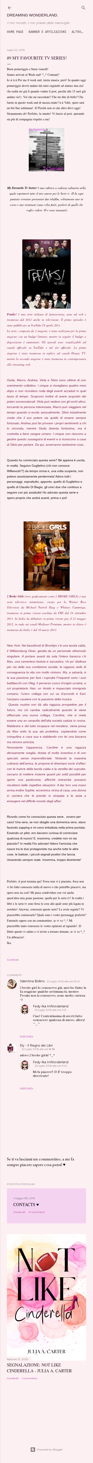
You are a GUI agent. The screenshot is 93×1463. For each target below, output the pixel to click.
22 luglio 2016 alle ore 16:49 (63, 981)
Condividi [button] (13, 959)
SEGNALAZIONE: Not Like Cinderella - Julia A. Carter (39, 1368)
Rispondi (26, 1036)
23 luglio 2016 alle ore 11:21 (50, 1009)
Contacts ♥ (26, 1204)
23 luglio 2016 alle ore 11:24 (51, 1065)
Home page (15, 32)
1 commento (29, 1378)
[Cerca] (83, 8)
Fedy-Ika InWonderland (50, 1006)
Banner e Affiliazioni (47, 32)
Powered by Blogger (50, 1449)
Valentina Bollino (32, 981)
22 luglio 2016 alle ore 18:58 (38, 1049)
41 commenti (36, 1212)
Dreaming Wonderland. (32, 15)
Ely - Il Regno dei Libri (36, 1045)
